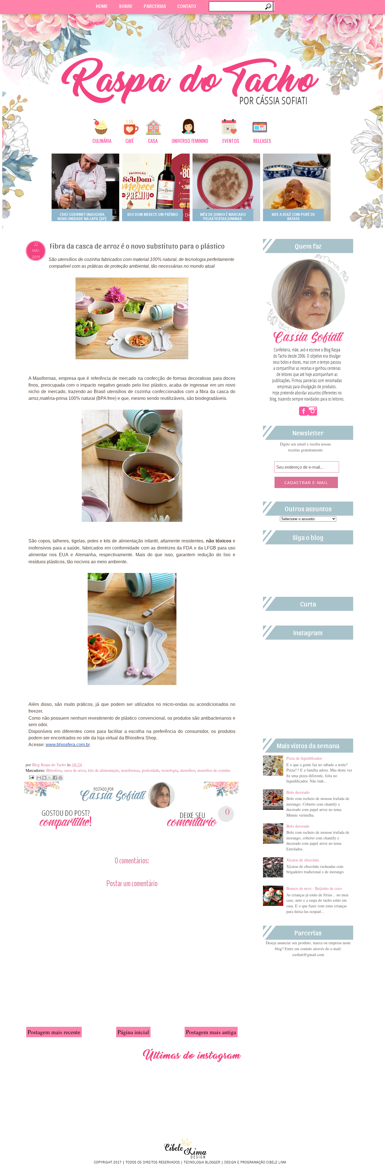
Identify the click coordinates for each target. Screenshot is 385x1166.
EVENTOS (230, 140)
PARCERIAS (155, 6)
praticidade (150, 770)
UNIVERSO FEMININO (190, 140)
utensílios (187, 770)
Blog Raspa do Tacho (49, 764)
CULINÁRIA (101, 140)
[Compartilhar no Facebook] (55, 778)
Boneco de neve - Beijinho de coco (314, 888)
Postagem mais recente (54, 1032)
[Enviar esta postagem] (31, 776)
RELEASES (262, 140)
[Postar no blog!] (44, 778)
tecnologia (169, 770)
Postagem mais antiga (211, 1032)
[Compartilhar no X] (49, 778)
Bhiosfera (53, 770)
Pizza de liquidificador (304, 758)
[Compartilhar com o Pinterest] (60, 778)
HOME (102, 6)
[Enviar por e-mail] (39, 778)
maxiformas (130, 770)
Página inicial (133, 1032)
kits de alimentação (103, 770)
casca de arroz (75, 770)
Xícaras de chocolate (302, 860)
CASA (153, 140)
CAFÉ (129, 140)
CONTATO (186, 6)
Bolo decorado (297, 792)
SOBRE (125, 6)
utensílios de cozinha (213, 770)
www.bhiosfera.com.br (68, 744)
